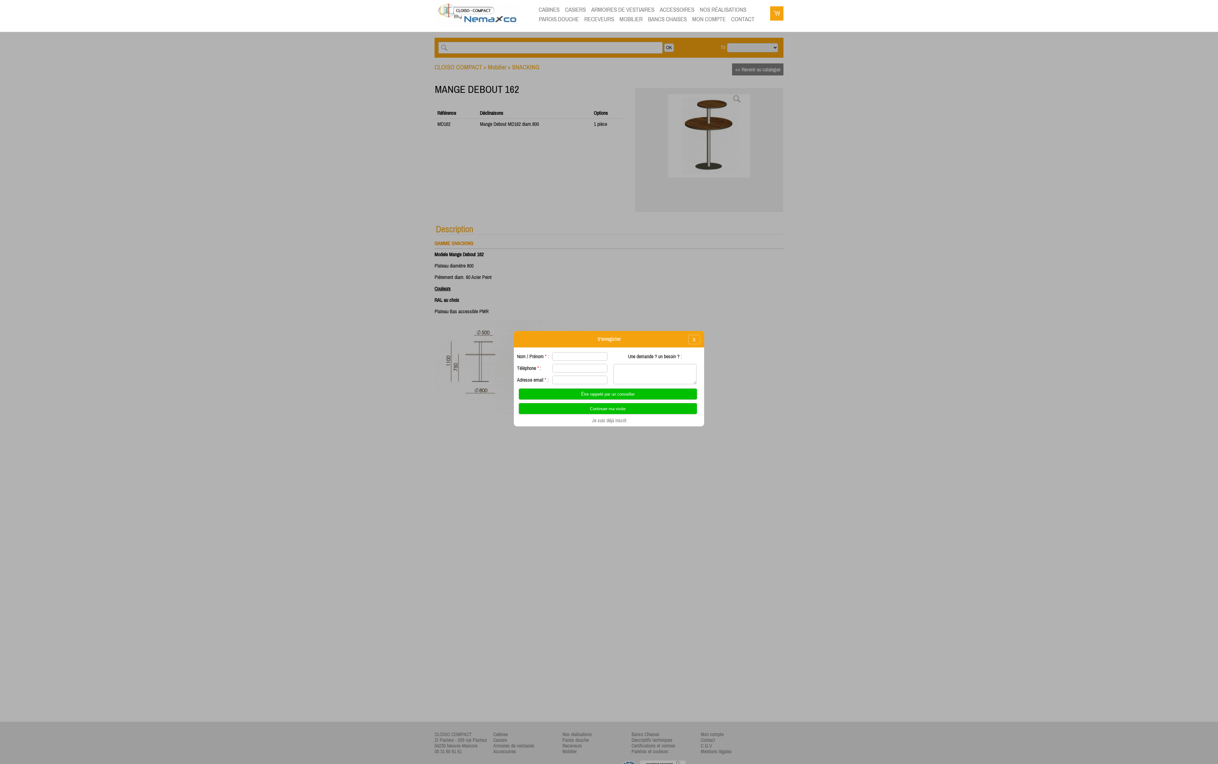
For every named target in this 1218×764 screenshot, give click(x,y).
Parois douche (559, 19)
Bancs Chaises (667, 19)
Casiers (575, 9)
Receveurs (599, 19)
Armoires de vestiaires (622, 9)
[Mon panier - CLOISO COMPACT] (777, 14)
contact (743, 19)
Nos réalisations (723, 9)
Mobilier (631, 19)
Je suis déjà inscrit (609, 420)
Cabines (549, 9)
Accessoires (677, 9)
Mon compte (709, 19)
